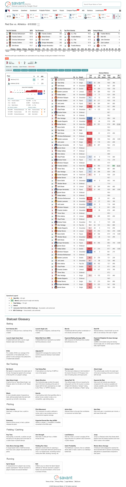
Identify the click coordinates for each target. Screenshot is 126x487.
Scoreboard (33, 10)
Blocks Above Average (101, 446)
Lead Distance (69, 435)
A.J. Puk (73, 34)
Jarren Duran (61, 148)
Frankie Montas (76, 37)
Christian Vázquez (63, 97)
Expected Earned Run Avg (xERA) (46, 420)
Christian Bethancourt (18, 34)
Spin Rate (97, 409)
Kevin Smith (45, 40)
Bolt (37, 464)
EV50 (8, 351)
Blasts (8, 393)
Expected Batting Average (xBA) (75, 338)
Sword (15, 305)
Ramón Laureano (63, 92)
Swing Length (69, 369)
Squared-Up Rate (99, 380)
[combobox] (102, 4)
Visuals (62, 10)
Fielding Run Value (42, 446)
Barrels (67, 329)
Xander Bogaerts (63, 121)
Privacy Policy (59, 481)
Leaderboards (100, 10)
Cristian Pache (62, 112)
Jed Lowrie (61, 103)
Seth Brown (15, 46)
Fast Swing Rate (41, 369)
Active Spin (68, 409)
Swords (38, 393)
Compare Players (72, 10)
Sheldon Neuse (62, 183)
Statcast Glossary (18, 319)
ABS (83, 10)
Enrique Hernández (47, 43)
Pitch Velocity (10, 409)
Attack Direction (41, 380)
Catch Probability (70, 446)
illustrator (15, 10)
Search (55, 10)
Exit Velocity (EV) (11, 329)
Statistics (90, 10)
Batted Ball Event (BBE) (43, 338)
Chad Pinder (61, 109)
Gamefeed (24, 10)
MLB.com (77, 481)
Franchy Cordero (17, 37)
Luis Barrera (61, 80)
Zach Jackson (105, 43)
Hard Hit (16, 298)
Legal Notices (69, 481)
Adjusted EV (39, 351)
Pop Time (9, 435)
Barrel (17, 300)
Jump (95, 435)
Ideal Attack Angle (12, 380)
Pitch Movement (41, 409)
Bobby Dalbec (62, 95)
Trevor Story (61, 115)
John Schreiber (105, 40)
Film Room (84, 70)
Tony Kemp (61, 83)
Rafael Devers (46, 37)
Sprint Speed (10, 464)
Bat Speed (9, 369)
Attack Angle (98, 369)
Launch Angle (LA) (41, 329)
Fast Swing (17, 303)
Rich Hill (103, 37)
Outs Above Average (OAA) (14, 446)
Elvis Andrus (61, 106)
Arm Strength (40, 435)
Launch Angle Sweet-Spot (14, 338)
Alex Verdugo (61, 118)
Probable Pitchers (44, 10)
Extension (9, 420)
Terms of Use (50, 481)
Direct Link (9, 67)
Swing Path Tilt (69, 380)
